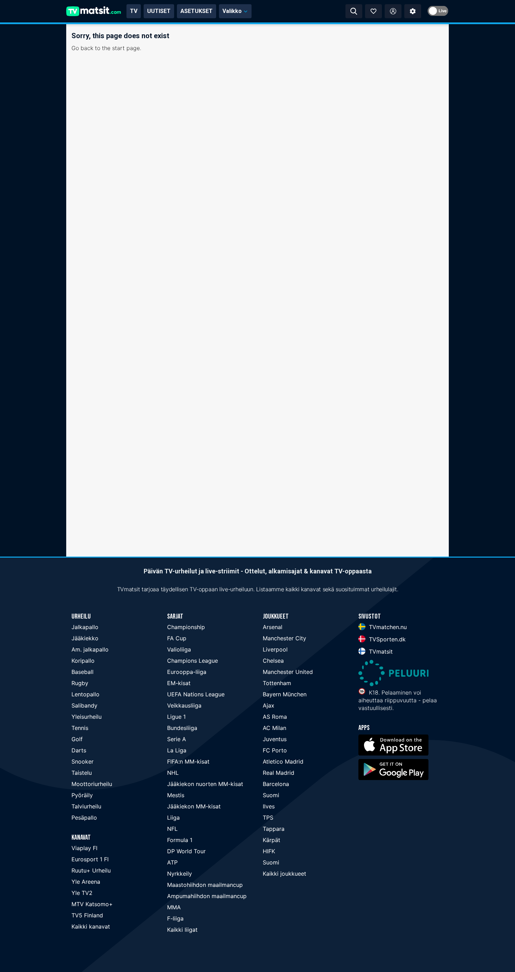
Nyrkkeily (179, 873)
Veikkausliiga (184, 705)
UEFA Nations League (196, 694)
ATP (172, 862)
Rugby (79, 683)
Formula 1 (179, 839)
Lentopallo (85, 694)
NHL (173, 772)
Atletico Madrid (283, 761)
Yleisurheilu (86, 716)
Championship (186, 626)
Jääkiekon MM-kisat (194, 806)
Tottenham (277, 683)
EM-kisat (179, 683)
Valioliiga (179, 649)
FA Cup (176, 638)
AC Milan (274, 727)
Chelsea (273, 660)
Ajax (268, 705)
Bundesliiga (182, 727)
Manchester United (288, 671)
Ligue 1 (176, 716)
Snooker (82, 761)
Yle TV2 (81, 892)
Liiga (173, 817)
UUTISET (159, 11)
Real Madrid (278, 772)
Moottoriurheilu (91, 783)
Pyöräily (82, 795)
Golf (77, 739)
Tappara (273, 828)
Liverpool (275, 649)
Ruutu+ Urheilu (91, 870)
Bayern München (285, 694)
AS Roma (275, 716)
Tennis (79, 727)
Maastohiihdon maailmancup (205, 884)
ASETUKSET (196, 11)
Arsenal (272, 626)
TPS (268, 817)
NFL (172, 828)
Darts (78, 750)
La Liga (176, 750)
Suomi (271, 795)
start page (126, 47)
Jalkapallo (84, 626)
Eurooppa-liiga (186, 671)
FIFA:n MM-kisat (188, 761)
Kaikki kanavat (90, 926)
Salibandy (84, 705)
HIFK (269, 851)
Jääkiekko (84, 638)
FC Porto (275, 750)
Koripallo (83, 660)
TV (133, 11)
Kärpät (271, 839)
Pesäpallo (84, 817)
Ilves (269, 806)
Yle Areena (85, 881)
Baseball (82, 671)
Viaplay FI (84, 848)
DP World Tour (186, 851)
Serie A (176, 739)
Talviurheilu (86, 806)
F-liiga (175, 918)
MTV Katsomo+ (92, 904)
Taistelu (81, 772)
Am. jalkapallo (90, 649)
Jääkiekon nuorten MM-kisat (205, 783)
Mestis (175, 795)
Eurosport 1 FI (90, 859)
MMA (174, 907)
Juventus (275, 739)
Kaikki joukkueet (284, 873)
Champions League (192, 660)
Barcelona (276, 783)
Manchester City (284, 638)
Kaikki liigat (182, 929)
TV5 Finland (87, 915)
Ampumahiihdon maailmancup (207, 895)
